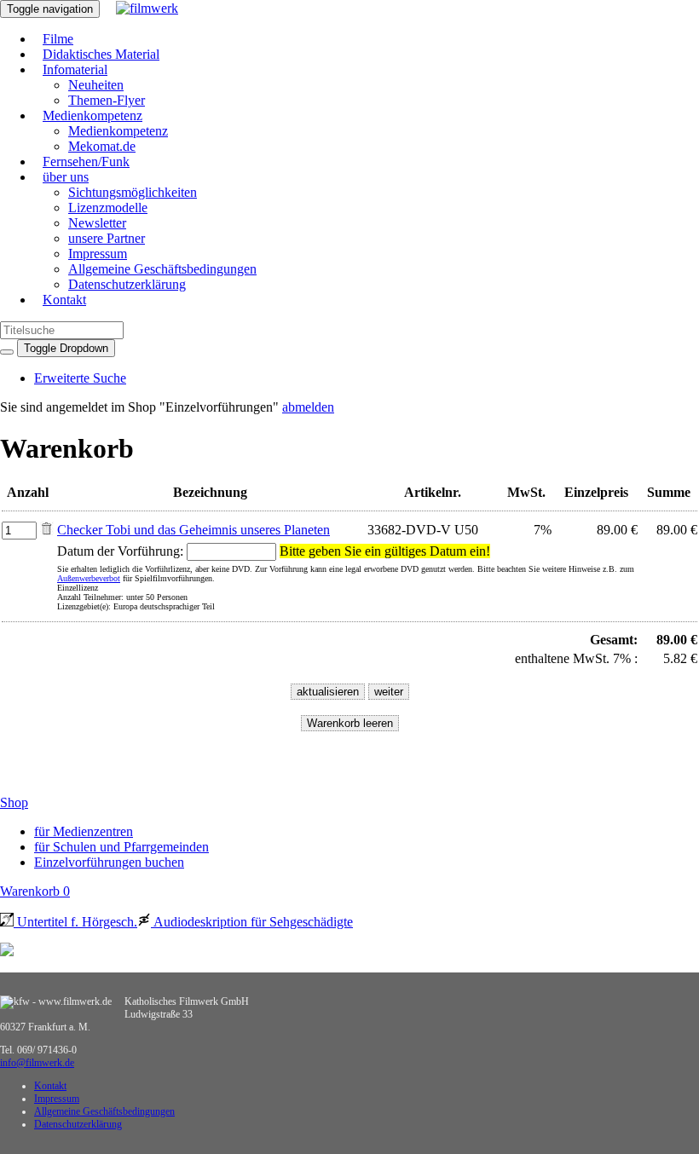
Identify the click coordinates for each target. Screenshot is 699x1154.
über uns (66, 177)
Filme (58, 39)
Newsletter (97, 223)
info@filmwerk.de (37, 1063)
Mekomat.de (102, 146)
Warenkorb (35, 891)
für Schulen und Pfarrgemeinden (121, 847)
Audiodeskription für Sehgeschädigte (252, 922)
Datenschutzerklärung (127, 284)
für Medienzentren (83, 831)
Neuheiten (96, 85)
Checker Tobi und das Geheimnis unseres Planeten (193, 529)
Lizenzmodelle (107, 207)
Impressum (97, 253)
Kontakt (64, 299)
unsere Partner (106, 238)
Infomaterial (75, 69)
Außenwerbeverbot (88, 578)
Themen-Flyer (106, 100)
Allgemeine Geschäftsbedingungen (162, 269)
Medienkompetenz (92, 115)
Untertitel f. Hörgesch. (75, 922)
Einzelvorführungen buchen (109, 862)
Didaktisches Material (101, 54)
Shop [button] (14, 802)
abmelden (308, 407)
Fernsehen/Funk (86, 161)
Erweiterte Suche (80, 378)
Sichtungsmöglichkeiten (132, 192)
